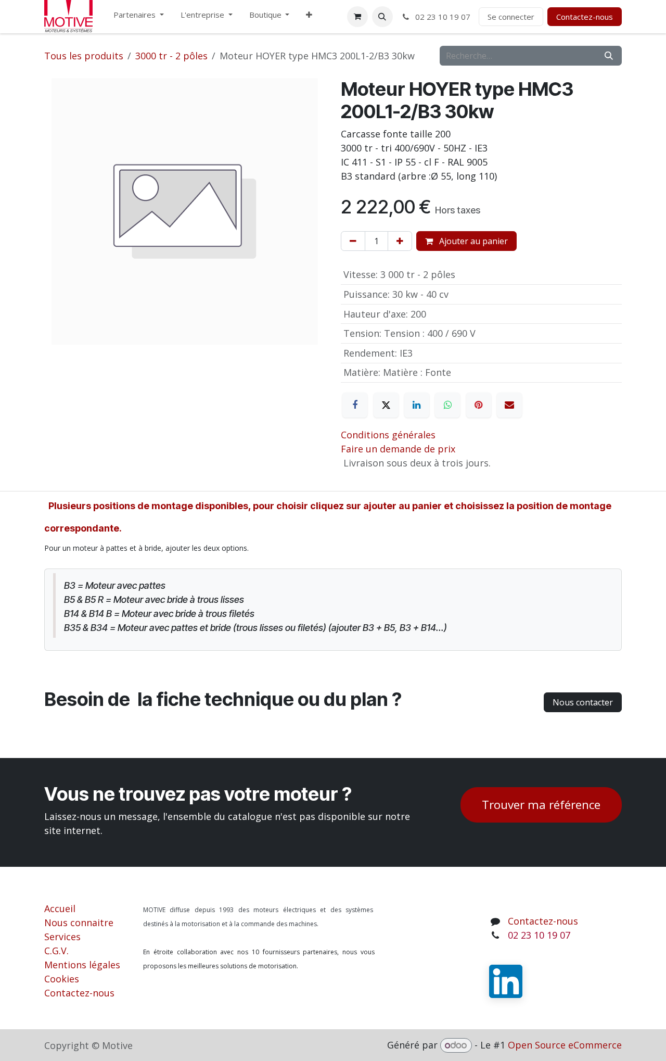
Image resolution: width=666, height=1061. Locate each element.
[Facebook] (354, 405)
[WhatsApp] (447, 405)
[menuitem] (138, 17)
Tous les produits (83, 55)
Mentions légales (82, 964)
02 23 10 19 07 (441, 16)
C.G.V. (56, 950)
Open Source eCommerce (565, 1045)
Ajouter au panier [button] (472, 241)
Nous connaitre (78, 922)
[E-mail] (509, 405)
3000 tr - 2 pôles (171, 55)
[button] (382, 16)
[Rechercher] (609, 56)
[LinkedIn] (416, 405)
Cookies (61, 978)
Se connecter (511, 16)
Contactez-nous (584, 16)
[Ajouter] (400, 241)
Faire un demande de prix (398, 449)
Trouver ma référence (541, 805)
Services (62, 936)
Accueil (59, 908)
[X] (386, 405)
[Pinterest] (478, 405)
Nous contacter (583, 702)
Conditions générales (388, 434)
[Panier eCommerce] (357, 16)
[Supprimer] (353, 241)
